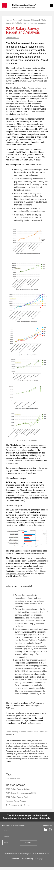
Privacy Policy (27, 858)
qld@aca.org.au (33, 723)
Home (8, 20)
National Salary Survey (16, 801)
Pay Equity (23, 576)
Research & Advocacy (22, 20)
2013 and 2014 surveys (30, 81)
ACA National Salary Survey (22, 88)
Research (36, 20)
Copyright (40, 858)
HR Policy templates (30, 671)
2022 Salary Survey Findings (18, 797)
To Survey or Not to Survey (18, 805)
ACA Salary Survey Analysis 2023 (21, 793)
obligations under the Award (28, 495)
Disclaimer (15, 858)
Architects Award (25, 598)
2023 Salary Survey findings (18, 789)
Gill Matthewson (12, 38)
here (12, 708)
